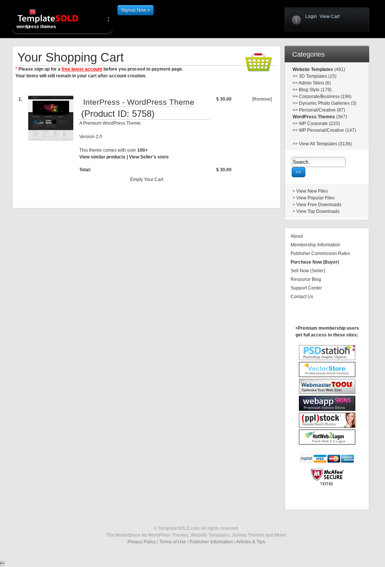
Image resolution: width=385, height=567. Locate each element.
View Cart (330, 16)
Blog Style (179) (315, 89)
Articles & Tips (250, 541)
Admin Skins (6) (315, 83)
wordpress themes (36, 26)
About (297, 236)
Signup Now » (135, 10)
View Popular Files (315, 198)
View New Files (312, 191)
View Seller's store (149, 157)
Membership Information (315, 244)
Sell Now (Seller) (308, 270)
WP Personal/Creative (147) (327, 130)
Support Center (306, 288)
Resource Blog (306, 279)
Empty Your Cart (146, 179)
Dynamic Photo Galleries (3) (327, 103)
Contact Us (302, 296)
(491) (339, 69)
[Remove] (262, 99)
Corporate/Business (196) (325, 96)
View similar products (102, 157)
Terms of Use (172, 541)
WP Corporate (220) (319, 123)
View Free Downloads (318, 204)
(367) (341, 116)
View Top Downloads (318, 211)
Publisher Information (211, 541)
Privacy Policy (141, 541)
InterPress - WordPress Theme (138, 102)
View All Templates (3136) (325, 143)
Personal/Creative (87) (322, 110)
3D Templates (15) (317, 76)
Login (311, 16)
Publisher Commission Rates (320, 253)
